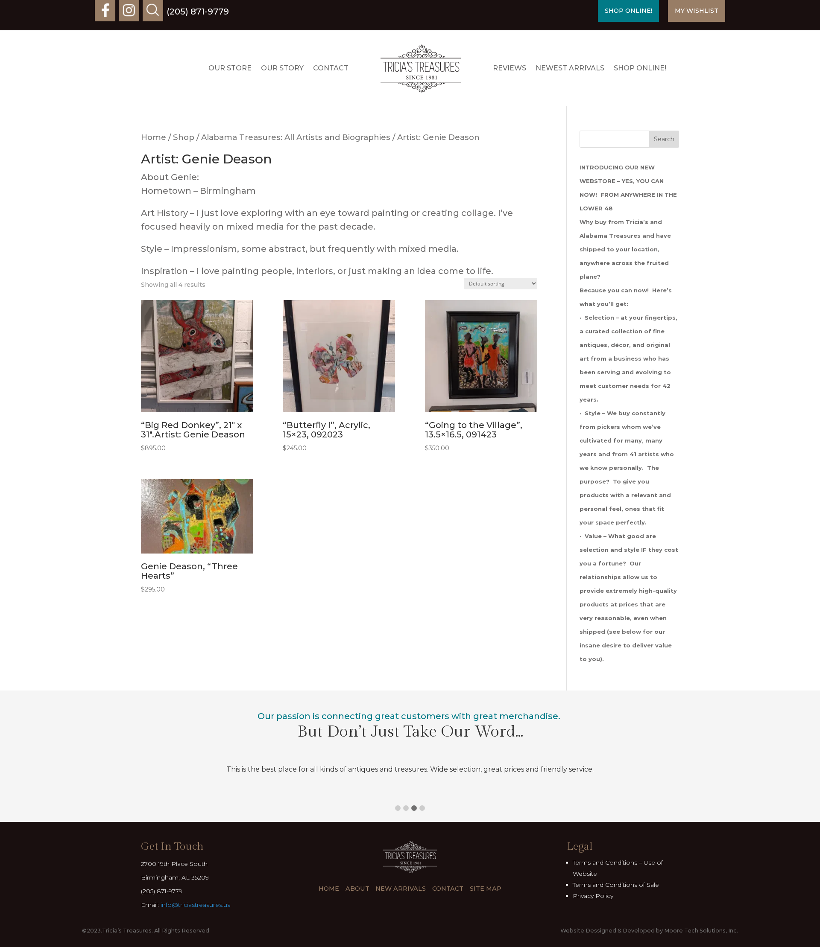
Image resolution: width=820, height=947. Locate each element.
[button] (398, 808)
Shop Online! (640, 68)
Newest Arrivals (570, 68)
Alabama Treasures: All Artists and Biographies (295, 137)
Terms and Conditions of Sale (616, 885)
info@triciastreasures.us (195, 905)
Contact (330, 68)
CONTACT (447, 888)
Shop (183, 137)
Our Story (282, 68)
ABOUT (357, 888)
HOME (329, 888)
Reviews (509, 68)
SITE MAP (485, 888)
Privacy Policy (593, 896)
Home (153, 137)
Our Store (230, 68)
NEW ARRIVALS (400, 888)
